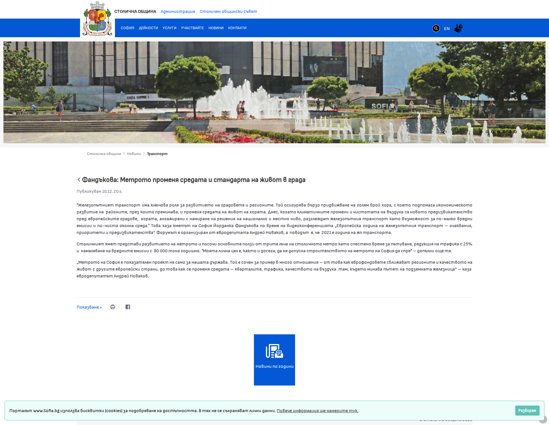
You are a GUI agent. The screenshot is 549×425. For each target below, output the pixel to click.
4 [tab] (498, 131)
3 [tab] (492, 131)
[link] (436, 29)
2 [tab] (487, 131)
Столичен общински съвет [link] (228, 11)
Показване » (89, 306)
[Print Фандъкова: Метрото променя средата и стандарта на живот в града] (113, 306)
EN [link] (447, 28)
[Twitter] (139, 306)
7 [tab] (515, 131)
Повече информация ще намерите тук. (318, 410)
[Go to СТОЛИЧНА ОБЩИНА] (97, 18)
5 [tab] (504, 131)
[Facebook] (127, 306)
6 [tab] (509, 131)
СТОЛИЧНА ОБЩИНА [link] (135, 11)
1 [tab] (481, 131)
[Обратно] (79, 180)
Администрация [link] (178, 11)
